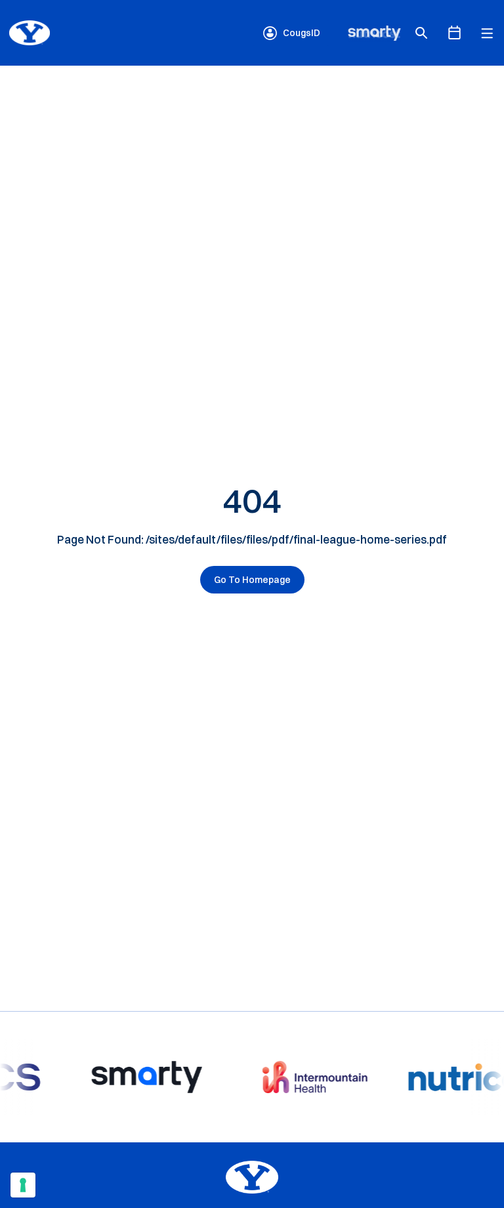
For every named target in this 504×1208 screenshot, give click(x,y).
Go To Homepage (252, 580)
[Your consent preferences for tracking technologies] (22, 1185)
